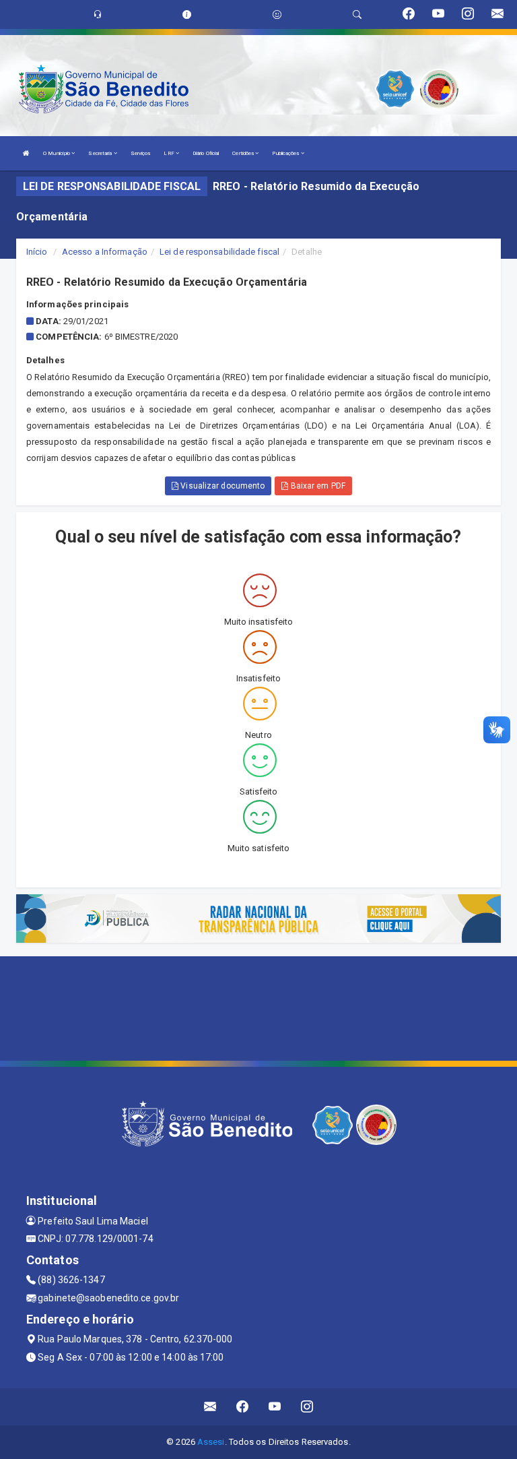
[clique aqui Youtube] (275, 1407)
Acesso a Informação (104, 252)
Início (37, 252)
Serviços (141, 153)
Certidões (243, 153)
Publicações (286, 153)
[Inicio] (26, 153)
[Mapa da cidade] (258, 1006)
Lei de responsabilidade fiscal (219, 252)
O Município (57, 153)
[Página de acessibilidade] (277, 14)
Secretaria (100, 153)
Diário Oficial (206, 153)
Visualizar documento (221, 486)
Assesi (211, 1442)
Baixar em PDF (316, 486)
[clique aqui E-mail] (210, 1407)
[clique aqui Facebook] (242, 1407)
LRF (169, 153)
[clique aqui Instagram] (307, 1407)
